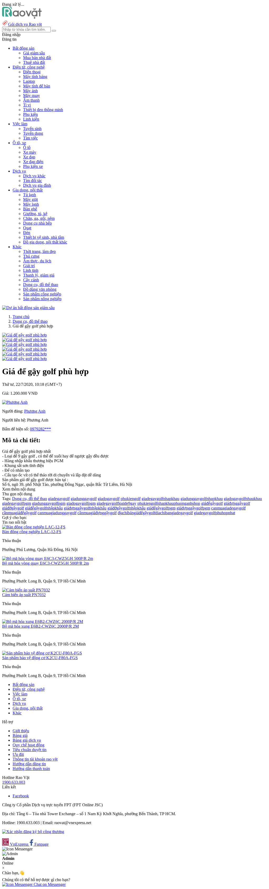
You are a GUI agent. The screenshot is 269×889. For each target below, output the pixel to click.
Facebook (21, 796)
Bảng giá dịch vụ (27, 740)
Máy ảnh (30, 91)
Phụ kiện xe (33, 166)
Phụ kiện (30, 114)
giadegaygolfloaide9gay (116, 503)
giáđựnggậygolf (237, 503)
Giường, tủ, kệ (35, 213)
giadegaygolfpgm (16, 503)
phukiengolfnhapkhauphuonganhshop (168, 503)
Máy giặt (30, 199)
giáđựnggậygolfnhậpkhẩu (85, 508)
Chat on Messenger (49, 884)
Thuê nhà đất (34, 62)
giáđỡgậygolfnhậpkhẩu (126, 508)
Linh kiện (31, 119)
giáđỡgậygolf (13, 508)
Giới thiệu (21, 731)
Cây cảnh (31, 280)
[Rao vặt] (22, 17)
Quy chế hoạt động (28, 745)
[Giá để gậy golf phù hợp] (24, 335)
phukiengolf (131, 498)
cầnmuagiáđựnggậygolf (97, 513)
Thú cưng (31, 256)
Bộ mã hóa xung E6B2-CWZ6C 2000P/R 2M (40, 626)
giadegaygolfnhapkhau (160, 498)
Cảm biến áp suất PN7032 (24, 594)
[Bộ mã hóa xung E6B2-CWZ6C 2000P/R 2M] (42, 621)
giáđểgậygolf (212, 503)
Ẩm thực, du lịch (37, 261)
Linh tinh (30, 270)
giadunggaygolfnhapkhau (201, 498)
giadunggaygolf (84, 498)
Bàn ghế (30, 209)
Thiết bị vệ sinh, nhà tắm (43, 237)
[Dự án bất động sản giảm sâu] (28, 307)
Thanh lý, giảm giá (38, 275)
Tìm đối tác (32, 180)
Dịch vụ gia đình (37, 185)
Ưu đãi (18, 754)
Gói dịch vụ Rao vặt (25, 24)
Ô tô (26, 147)
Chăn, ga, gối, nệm (39, 218)
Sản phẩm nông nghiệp (42, 299)
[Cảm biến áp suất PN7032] (26, 590)
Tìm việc (30, 138)
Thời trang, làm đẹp (39, 251)
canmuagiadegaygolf (228, 508)
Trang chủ (21, 316)
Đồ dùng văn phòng (39, 289)
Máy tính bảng (35, 76)
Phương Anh (34, 411)
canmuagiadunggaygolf (57, 513)
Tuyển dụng (33, 133)
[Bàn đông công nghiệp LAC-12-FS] (33, 527)
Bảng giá (20, 735)
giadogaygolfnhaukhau (243, 498)
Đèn (26, 232)
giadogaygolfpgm (81, 503)
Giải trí (29, 265)
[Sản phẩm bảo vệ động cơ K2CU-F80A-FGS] (42, 653)
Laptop (29, 81)
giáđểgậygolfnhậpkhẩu (44, 508)
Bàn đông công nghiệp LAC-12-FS (31, 531)
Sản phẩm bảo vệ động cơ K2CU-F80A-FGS (40, 658)
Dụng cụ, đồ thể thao (40, 284)
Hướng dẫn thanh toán (31, 768)
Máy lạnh (31, 204)
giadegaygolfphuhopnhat (214, 513)
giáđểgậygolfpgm (161, 508)
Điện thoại (31, 72)
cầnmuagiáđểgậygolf (19, 513)
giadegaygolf (59, 498)
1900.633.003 (13, 782)
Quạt (27, 228)
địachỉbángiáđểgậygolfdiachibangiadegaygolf (155, 513)
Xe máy (29, 152)
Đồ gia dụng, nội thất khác (45, 242)
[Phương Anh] (15, 402)
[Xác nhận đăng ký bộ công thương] (33, 831)
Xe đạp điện (33, 161)
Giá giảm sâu (34, 53)
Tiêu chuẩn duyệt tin (29, 749)
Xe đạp (29, 157)
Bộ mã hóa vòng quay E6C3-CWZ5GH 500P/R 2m (45, 563)
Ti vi (27, 105)
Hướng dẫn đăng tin (29, 764)
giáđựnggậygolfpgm (193, 508)
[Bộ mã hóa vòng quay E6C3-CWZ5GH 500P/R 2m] (47, 558)
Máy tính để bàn (36, 86)
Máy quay (31, 95)
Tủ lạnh (29, 195)
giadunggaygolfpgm (48, 503)
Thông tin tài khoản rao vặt (35, 759)
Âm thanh (31, 100)
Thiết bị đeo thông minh (43, 109)
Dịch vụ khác (34, 176)
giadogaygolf (109, 498)
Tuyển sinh (32, 128)
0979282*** (40, 429)
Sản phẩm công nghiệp (42, 294)
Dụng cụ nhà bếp (37, 223)
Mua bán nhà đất (37, 57)
